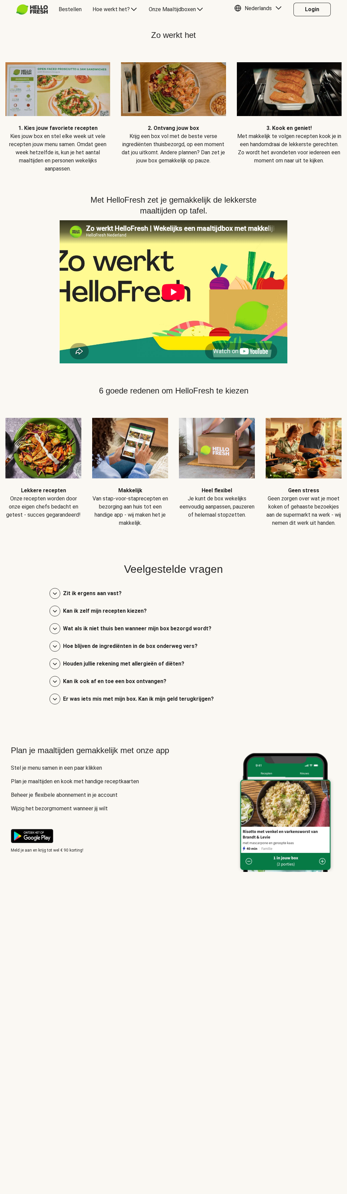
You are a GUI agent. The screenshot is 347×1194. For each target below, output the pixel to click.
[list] (173, 112)
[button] (259, 9)
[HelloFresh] (32, 9)
